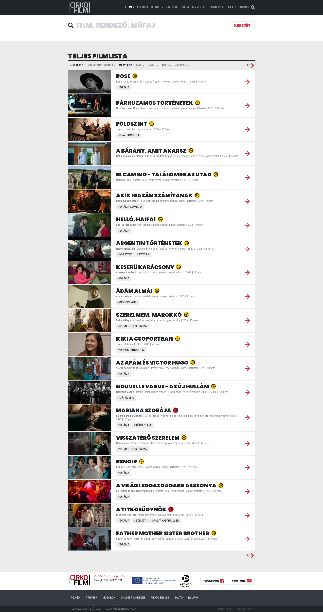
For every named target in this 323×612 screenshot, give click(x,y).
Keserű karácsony (145, 267)
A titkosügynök (141, 509)
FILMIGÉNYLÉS (216, 7)
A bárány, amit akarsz (151, 150)
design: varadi (224, 608)
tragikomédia (128, 135)
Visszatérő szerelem (148, 438)
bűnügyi (140, 520)
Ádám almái (134, 291)
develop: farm (244, 608)
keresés (242, 25)
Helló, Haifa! (136, 219)
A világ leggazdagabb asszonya (166, 485)
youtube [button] (238, 581)
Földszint (132, 124)
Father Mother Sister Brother (163, 533)
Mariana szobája (144, 410)
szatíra (143, 254)
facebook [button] (211, 581)
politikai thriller (165, 520)
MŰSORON (157, 7)
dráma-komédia (130, 206)
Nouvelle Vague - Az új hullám (163, 386)
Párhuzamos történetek (155, 103)
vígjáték (125, 254)
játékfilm (126, 397)
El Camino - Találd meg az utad (164, 174)
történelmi (143, 425)
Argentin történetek (149, 243)
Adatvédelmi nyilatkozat (122, 608)
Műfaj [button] (152, 65)
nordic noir (127, 302)
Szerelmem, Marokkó (149, 315)
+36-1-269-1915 (101, 576)
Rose (123, 76)
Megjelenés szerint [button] (101, 65)
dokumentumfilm (131, 350)
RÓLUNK (244, 7)
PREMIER (142, 7)
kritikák (172, 7)
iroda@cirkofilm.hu (119, 576)
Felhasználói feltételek (86, 608)
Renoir (127, 461)
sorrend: (78, 65)
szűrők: (127, 65)
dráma (123, 87)
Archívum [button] (181, 65)
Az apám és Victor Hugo (152, 362)
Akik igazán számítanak (154, 195)
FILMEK (130, 7)
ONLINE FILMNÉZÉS (193, 7)
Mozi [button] (139, 65)
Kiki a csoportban (145, 338)
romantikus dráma (132, 326)
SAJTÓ (232, 7)
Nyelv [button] (166, 65)
